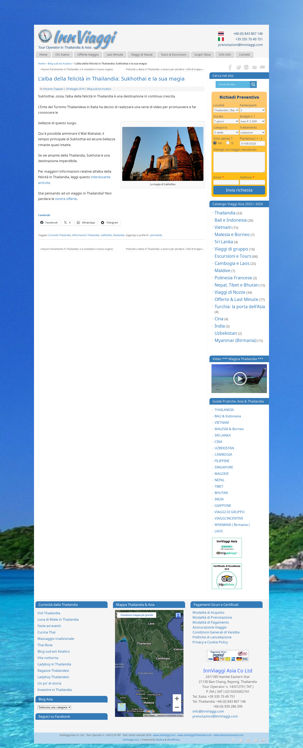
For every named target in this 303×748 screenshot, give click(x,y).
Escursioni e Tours (233, 256)
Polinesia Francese (233, 278)
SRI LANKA (223, 435)
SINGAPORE (224, 467)
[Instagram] (246, 67)
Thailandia (225, 213)
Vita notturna (48, 658)
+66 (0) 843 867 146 (248, 33)
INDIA (219, 499)
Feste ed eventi (49, 626)
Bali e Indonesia (231, 220)
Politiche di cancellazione (212, 637)
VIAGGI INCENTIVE (229, 518)
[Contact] (262, 67)
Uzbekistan (226, 333)
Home (43, 54)
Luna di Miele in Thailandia (58, 619)
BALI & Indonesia (228, 416)
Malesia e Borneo (232, 234)
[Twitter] (238, 67)
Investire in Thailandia (55, 689)
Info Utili (225, 54)
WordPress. (173, 739)
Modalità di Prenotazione (212, 617)
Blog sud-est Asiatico (60, 63)
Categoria (220, 127)
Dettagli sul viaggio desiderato (235, 149)
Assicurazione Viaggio (210, 627)
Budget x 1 (247, 116)
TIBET (219, 486)
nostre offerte (66, 199)
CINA (218, 441)
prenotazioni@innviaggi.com (240, 44)
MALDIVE (222, 473)
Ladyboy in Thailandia (54, 664)
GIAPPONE (223, 505)
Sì (232, 143)
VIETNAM (222, 422)
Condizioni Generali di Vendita (216, 632)
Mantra (160, 739)
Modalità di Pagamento (211, 622)
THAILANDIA (224, 409)
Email (218, 177)
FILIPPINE (222, 461)
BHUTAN (221, 492)
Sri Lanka (224, 242)
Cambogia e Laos (232, 263)
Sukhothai (106, 235)
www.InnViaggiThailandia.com (195, 735)
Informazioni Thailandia (85, 235)
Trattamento (248, 127)
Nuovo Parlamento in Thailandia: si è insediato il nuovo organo (76, 69)
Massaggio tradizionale (56, 638)
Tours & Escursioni (173, 54)
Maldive (222, 270)
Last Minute (115, 54)
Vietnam (223, 227)
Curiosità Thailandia (59, 235)
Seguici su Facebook (54, 716)
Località (218, 105)
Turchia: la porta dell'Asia (240, 306)
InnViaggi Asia (131, 739)
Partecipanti (248, 105)
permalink (156, 235)
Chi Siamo (62, 54)
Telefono (247, 177)
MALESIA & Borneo (229, 429)
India (220, 326)
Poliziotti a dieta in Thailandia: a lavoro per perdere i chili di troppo (164, 69)
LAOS (219, 531)
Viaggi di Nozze (142, 54)
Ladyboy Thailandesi (53, 677)
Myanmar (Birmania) (235, 340)
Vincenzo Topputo (53, 89)
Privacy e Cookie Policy (210, 642)
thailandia (118, 235)
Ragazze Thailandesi (53, 670)
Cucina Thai (46, 632)
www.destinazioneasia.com (229, 735)
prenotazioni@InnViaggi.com (215, 716)
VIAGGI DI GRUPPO (230, 512)
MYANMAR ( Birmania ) (232, 524)
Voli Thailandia (49, 613)
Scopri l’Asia (202, 54)
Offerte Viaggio (88, 54)
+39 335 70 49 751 (249, 39)
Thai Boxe (45, 645)
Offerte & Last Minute (236, 299)
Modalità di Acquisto (208, 612)
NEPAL (219, 480)
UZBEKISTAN (224, 448)
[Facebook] (230, 67)
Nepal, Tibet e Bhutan (237, 285)
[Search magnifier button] (253, 84)
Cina (219, 319)
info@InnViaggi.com (208, 711)
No (220, 143)
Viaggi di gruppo (231, 249)
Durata (218, 116)
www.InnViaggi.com (164, 735)
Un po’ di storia (49, 683)
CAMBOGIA (223, 454)
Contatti (244, 54)
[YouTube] (254, 67)
